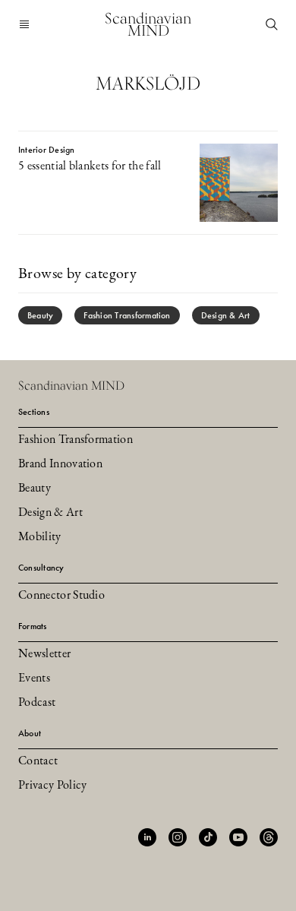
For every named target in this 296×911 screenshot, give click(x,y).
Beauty (40, 315)
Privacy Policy (52, 786)
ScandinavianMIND (148, 24)
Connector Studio (61, 596)
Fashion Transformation (126, 315)
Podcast (36, 703)
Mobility (39, 537)
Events (34, 678)
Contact (38, 761)
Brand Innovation (60, 464)
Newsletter (44, 654)
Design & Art (225, 315)
